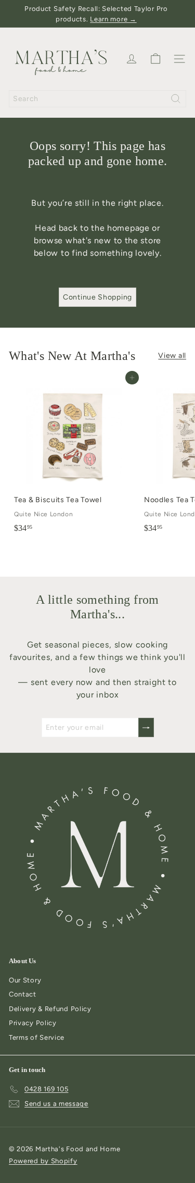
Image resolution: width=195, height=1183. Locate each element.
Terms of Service (36, 1037)
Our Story (25, 980)
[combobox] (97, 98)
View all (172, 355)
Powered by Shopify (43, 1161)
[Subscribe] (146, 727)
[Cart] (155, 59)
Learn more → (113, 19)
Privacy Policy (33, 1023)
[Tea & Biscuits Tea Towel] (74, 457)
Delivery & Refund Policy (50, 1009)
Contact (22, 994)
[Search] (175, 98)
